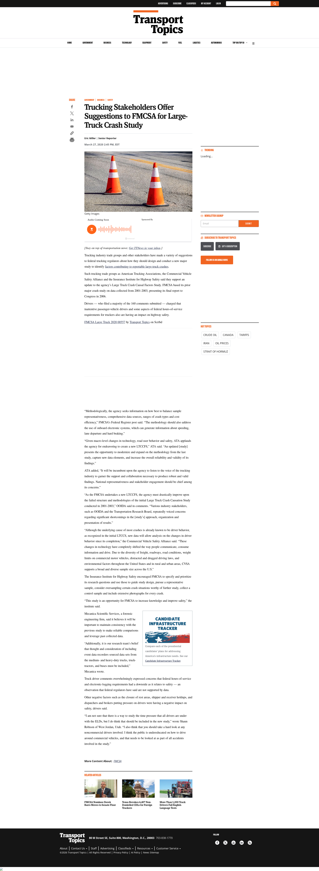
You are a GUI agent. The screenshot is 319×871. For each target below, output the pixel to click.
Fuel (180, 42)
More (253, 43)
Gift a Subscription (229, 246)
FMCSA (117, 761)
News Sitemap (151, 852)
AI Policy (135, 852)
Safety (165, 42)
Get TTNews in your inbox (144, 248)
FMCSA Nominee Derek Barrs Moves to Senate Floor (100, 803)
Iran (206, 343)
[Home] (159, 22)
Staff (94, 848)
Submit (248, 223)
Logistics (196, 42)
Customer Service (167, 848)
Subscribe (177, 3)
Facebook (217, 843)
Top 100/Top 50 (238, 42)
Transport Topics (140, 322)
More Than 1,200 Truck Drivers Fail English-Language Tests (173, 805)
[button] (71, 134)
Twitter (225, 843)
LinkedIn (242, 843)
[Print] (71, 140)
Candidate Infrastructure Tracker (162, 661)
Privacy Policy (120, 852)
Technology (127, 42)
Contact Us (78, 848)
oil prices (222, 343)
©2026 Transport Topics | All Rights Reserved (85, 852)
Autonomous (216, 42)
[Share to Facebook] (71, 107)
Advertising (163, 3)
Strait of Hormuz (215, 351)
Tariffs (244, 335)
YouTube (233, 843)
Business (107, 42)
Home (69, 42)
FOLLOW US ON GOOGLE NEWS (217, 259)
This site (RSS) (250, 843)
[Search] (275, 3)
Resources (144, 848)
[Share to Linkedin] (71, 120)
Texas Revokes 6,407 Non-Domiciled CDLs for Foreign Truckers (137, 805)
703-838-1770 (164, 838)
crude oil (210, 335)
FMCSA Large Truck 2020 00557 (104, 322)
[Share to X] (71, 114)
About (63, 848)
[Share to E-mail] (71, 127)
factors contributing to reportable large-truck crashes (136, 266)
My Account (206, 3)
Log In (218, 3)
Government (88, 42)
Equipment (146, 42)
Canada (228, 335)
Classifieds (191, 3)
